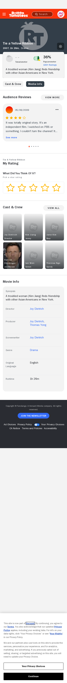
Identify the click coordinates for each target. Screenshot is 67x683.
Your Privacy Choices (52, 424)
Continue (33, 676)
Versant (30, 623)
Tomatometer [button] (21, 62)
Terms (10, 627)
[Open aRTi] (61, 14)
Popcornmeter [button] (49, 62)
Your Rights (56, 633)
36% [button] (47, 57)
